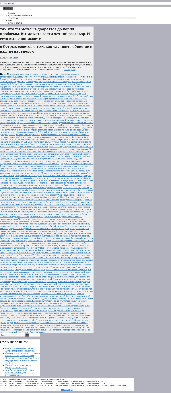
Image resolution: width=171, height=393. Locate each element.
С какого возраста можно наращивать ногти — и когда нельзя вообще (22, 354)
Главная (11, 13)
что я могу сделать (38, 296)
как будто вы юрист (64, 144)
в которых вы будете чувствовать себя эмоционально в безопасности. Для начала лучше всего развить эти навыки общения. (45, 88)
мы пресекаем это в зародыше (28, 175)
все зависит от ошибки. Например (59, 101)
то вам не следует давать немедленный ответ (60, 260)
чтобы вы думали (41, 298)
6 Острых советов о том (53, 79)
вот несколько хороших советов (28, 101)
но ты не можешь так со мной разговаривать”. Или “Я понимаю (47, 197)
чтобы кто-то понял (53, 301)
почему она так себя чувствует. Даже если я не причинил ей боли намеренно (54, 224)
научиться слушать (28, 180)
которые (66, 168)
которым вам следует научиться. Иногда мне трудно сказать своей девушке (45, 173)
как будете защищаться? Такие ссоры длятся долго (31, 144)
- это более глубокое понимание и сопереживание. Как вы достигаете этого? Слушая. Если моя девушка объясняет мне (39, 75)
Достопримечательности (19, 15)
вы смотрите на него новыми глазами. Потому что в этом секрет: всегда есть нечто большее (44, 114)
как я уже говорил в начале (71, 149)
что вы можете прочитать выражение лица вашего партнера (45, 270)
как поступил (80, 144)
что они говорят (24, 289)
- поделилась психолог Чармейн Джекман (28, 74)
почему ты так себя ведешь (12, 226)
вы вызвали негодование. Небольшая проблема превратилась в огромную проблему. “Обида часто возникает (44, 102)
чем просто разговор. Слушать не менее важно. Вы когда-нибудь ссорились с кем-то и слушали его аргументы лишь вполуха (45, 263)
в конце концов (19, 86)
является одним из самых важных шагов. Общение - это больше (29, 327)
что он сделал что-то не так (61, 286)
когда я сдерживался (20, 168)
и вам (2, 127)
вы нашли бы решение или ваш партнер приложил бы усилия (40, 110)
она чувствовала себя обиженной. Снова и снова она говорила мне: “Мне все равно (38, 207)
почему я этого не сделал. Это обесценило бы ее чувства (51, 226)
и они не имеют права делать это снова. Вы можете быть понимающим (49, 130)
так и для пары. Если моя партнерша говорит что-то (59, 253)
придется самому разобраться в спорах (28, 240)
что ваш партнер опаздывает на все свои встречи (22, 269)
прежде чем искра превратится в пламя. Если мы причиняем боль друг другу (35, 231)
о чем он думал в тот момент (20, 202)
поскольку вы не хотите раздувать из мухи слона (36, 214)
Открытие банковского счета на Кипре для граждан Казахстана (19, 349)
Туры (15, 18)
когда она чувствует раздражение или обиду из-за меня (64, 161)
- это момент (84, 77)
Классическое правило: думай (13, 156)
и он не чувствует (8, 130)
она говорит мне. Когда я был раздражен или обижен (68, 204)
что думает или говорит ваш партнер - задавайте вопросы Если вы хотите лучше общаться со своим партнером (43, 275)
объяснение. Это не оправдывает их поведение (21, 204)
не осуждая (20, 185)
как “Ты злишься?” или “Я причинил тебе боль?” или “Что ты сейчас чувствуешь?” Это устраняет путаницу (46, 150)
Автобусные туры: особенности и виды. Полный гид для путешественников (20, 372)
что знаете (81, 277)
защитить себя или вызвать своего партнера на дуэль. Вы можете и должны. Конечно (51, 125)
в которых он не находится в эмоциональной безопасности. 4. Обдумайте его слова (48, 91)
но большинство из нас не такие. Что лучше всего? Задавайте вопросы (45, 186)
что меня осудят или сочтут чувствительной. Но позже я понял (40, 279)
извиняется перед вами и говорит (62, 139)
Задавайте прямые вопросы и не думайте (39, 122)
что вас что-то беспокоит (79, 265)
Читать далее (69, 69)
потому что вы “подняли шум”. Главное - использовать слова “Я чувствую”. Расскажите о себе (41, 217)
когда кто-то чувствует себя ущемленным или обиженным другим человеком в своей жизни (45, 157)
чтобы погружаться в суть (28, 306)
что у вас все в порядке (34, 291)
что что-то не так (68, 291)
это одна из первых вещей (78, 315)
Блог (10, 20)
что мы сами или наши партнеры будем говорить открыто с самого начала (45, 280)
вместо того (58, 96)
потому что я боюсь (9, 224)
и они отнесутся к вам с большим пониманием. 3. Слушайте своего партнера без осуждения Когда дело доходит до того (44, 132)
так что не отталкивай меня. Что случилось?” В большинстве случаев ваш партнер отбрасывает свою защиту (46, 254)
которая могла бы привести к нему (46, 168)
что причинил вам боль (66, 289)
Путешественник (8, 3)
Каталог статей (15, 23)
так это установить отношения (25, 260)
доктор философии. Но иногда (58, 118)
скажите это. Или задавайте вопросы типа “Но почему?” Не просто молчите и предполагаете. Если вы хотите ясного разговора (45, 247)
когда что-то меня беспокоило (51, 166)
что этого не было (31, 293)
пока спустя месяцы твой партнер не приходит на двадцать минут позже (47, 209)
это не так (60, 313)
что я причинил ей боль (59, 296)
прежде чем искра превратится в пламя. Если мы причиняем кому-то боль (44, 232)
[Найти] (27, 334)
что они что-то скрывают (43, 289)
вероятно (47, 96)
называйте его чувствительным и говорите (62, 175)
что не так (52, 281)
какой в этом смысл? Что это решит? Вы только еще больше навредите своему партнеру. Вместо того (46, 154)
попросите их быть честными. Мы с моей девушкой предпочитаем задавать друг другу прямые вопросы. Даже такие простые (45, 211)
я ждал (10, 322)
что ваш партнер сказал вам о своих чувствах (66, 269)
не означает (14, 183)
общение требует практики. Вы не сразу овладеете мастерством (63, 202)
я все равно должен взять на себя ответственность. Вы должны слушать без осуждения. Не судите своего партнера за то (46, 317)
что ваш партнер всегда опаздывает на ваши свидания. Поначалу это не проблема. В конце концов (45, 267)
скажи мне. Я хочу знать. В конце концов (27, 245)
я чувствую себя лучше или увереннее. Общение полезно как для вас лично (52, 325)
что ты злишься (16, 291)
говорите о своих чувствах (31, 118)
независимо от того (35, 185)
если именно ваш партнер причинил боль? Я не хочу (50, 120)
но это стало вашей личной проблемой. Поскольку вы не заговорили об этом (44, 198)
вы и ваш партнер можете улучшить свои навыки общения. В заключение (50, 108)
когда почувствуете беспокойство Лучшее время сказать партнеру (30, 163)
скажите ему (52, 245)
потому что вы (36, 216)
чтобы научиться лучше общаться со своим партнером (34, 303)
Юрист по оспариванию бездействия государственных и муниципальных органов (22, 360)
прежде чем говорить (79, 228)
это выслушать (21, 313)
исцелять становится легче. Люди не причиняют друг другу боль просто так (35, 142)
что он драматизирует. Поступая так (50, 284)
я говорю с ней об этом (31, 320)
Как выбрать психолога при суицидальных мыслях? (18, 366)
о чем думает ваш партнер (71, 200)
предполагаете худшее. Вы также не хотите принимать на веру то (39, 228)
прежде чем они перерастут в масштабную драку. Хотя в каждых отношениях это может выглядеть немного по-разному (45, 234)
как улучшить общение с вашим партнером (25, 149)
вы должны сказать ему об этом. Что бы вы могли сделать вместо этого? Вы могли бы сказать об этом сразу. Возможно (46, 105)
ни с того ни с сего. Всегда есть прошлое (64, 185)
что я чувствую (78, 296)
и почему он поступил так (28, 134)
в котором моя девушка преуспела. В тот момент (49, 86)
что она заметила (7, 289)
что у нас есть (52, 291)
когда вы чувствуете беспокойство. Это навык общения (53, 156)
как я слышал (52, 149)
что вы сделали (52, 274)
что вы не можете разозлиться (30, 274)
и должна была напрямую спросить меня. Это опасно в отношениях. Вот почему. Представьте (49, 127)
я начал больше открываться (26, 322)
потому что (65, 214)
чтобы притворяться (37, 308)
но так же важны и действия (76, 187)
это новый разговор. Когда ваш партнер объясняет (42, 315)
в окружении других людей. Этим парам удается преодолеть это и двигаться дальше (44, 92)
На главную (67, 389)
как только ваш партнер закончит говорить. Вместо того (45, 145)
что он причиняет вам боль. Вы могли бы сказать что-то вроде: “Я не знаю (44, 285)
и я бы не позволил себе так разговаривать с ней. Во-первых (44, 138)
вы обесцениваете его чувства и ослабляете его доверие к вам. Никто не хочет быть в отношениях (45, 111)
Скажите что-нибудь (68, 245)
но (85, 185)
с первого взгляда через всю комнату (28, 243)
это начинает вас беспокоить (42, 313)
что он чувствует (82, 286)
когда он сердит (30, 161)
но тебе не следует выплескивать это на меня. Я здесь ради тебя (51, 190)
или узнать (84, 139)
